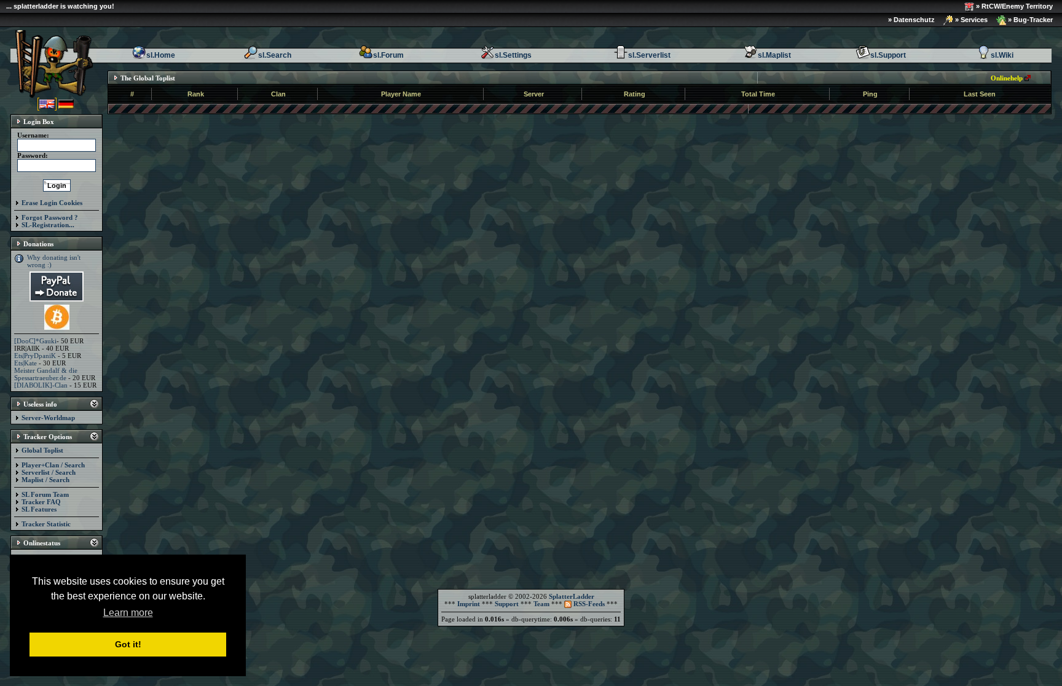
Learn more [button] (128, 612)
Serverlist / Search (49, 472)
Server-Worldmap (48, 417)
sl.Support (888, 55)
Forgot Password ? (50, 217)
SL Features (39, 509)
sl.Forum (388, 55)
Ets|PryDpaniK (35, 355)
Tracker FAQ (41, 501)
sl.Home (160, 55)
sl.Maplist (774, 55)
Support (507, 603)
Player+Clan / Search (53, 465)
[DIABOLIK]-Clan (41, 385)
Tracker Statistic (46, 524)
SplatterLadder (571, 596)
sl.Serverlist (649, 55)
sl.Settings (513, 55)
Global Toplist (42, 450)
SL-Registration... (48, 224)
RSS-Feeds (588, 603)
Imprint (468, 603)
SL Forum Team (45, 494)
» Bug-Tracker (1029, 19)
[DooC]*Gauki (35, 341)
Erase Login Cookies (52, 202)
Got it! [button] (128, 644)
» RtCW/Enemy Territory (1013, 6)
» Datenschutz (911, 19)
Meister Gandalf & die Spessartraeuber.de (45, 374)
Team (541, 603)
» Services (970, 19)
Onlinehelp (1007, 78)
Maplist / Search (45, 479)
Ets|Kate (25, 363)
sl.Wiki (1002, 55)
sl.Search (274, 55)
